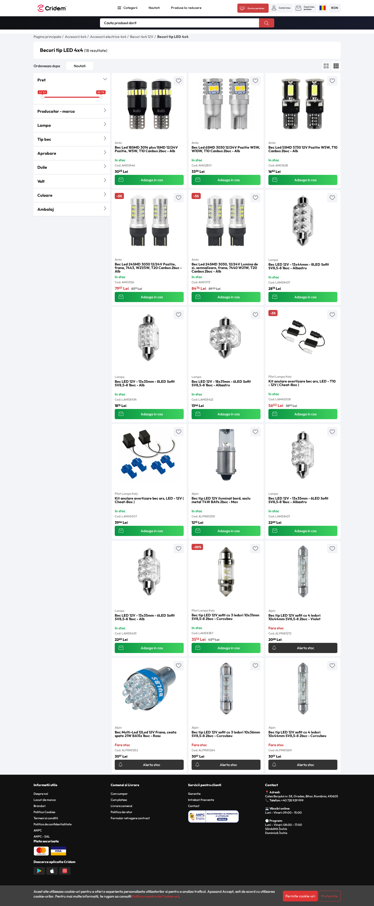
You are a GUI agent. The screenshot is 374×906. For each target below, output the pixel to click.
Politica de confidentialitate (52, 824)
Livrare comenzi (121, 806)
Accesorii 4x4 (75, 36)
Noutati (154, 8)
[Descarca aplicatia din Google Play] (39, 870)
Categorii (130, 8)
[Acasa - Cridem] (58, 8)
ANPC (38, 830)
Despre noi (41, 794)
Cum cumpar (119, 794)
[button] (281, 8)
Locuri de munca (45, 800)
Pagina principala (47, 36)
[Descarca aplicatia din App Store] (52, 870)
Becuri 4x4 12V (141, 36)
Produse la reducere (186, 8)
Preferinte (329, 896)
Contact (193, 806)
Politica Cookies (44, 812)
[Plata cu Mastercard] (41, 850)
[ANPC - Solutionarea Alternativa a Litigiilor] (226, 816)
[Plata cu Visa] (58, 850)
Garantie (194, 794)
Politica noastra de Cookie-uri (155, 896)
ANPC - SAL (42, 836)
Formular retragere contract (130, 818)
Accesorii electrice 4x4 (108, 36)
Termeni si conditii (46, 818)
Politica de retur (121, 812)
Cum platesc (119, 800)
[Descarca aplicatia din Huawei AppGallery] (64, 870)
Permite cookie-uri (300, 896)
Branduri (40, 806)
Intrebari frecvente (201, 800)
